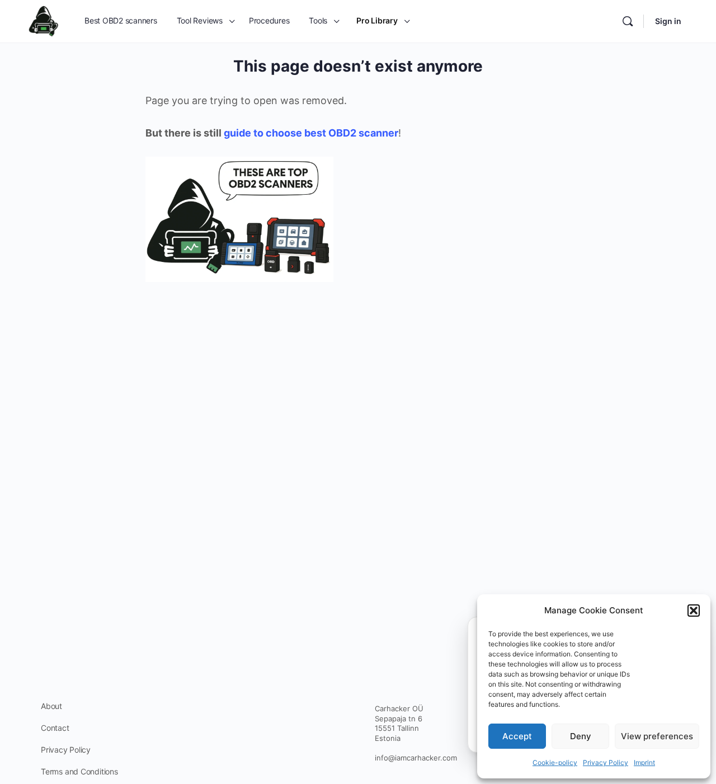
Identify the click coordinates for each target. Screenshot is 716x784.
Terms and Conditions (79, 771)
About (51, 706)
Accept (517, 736)
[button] (693, 610)
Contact (55, 728)
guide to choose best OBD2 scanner (311, 133)
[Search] (627, 21)
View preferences (657, 736)
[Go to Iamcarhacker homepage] (43, 20)
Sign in (668, 21)
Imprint (644, 762)
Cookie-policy (555, 762)
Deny (580, 736)
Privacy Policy (605, 762)
